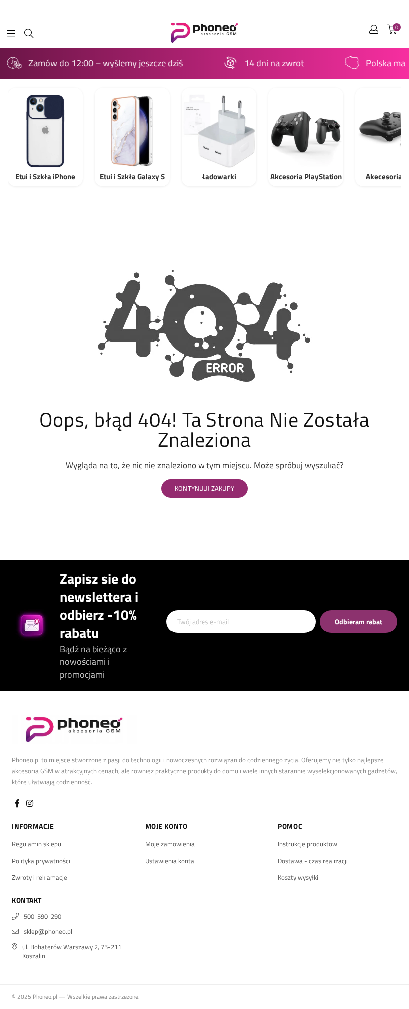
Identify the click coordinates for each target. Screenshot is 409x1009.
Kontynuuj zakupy (204, 488)
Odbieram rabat (358, 621)
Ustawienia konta (169, 861)
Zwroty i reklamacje (39, 877)
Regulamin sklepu (36, 844)
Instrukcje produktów (307, 844)
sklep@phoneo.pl (48, 931)
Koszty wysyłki (298, 877)
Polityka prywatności (41, 861)
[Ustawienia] (374, 32)
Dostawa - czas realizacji (313, 861)
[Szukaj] (29, 32)
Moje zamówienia (170, 844)
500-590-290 (42, 916)
